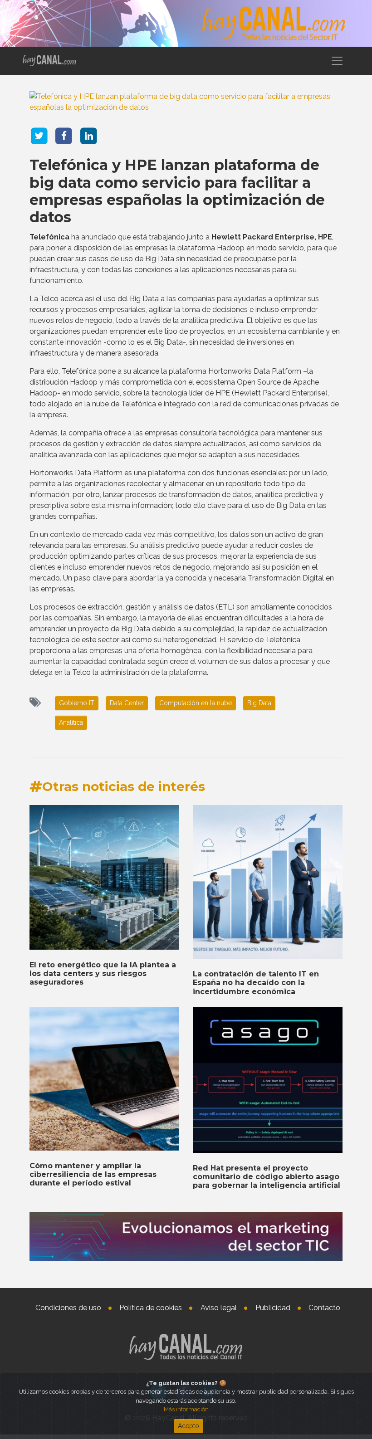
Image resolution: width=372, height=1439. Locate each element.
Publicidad (272, 1307)
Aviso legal (219, 1307)
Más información (186, 1409)
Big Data (259, 703)
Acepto (188, 1425)
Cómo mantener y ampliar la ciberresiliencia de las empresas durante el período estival (93, 1174)
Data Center (127, 703)
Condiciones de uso (68, 1307)
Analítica (71, 722)
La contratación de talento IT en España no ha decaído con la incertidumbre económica (256, 982)
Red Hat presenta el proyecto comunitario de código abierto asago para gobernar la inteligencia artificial (266, 1177)
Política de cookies (150, 1307)
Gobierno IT (76, 703)
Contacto (324, 1307)
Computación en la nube (195, 703)
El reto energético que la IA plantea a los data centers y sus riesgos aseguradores (102, 973)
